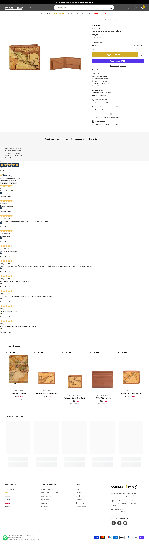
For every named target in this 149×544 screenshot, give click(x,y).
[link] (18, 460)
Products (100, 20)
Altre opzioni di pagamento (118, 66)
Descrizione (94, 139)
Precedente (4, 183)
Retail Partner (19, 537)
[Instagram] (119, 523)
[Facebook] (113, 523)
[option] (74, 2)
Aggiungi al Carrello (114, 55)
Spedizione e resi (52, 139)
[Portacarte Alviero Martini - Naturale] (19, 369)
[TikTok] (125, 523)
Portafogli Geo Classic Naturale (131, 393)
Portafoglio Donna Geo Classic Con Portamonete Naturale (74, 398)
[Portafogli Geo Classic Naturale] (130, 369)
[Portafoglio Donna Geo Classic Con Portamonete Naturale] (74, 371)
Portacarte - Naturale (18, 393)
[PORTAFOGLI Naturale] (102, 371)
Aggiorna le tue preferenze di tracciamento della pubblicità (23, 539)
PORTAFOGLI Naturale (103, 398)
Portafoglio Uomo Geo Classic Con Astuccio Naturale (46, 393)
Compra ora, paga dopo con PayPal (77, 2)
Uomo (36, 8)
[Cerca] (84, 7)
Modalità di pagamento (74, 139)
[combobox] (81, 7)
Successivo (13, 183)
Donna (29, 8)
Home (93, 20)
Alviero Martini (97, 28)
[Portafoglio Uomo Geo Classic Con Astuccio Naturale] (47, 369)
